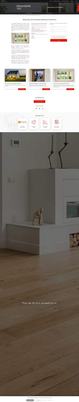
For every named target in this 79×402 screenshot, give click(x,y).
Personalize (45, 400)
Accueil (51, 1)
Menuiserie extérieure (56, 1)
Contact (76, 1)
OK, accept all (30, 400)
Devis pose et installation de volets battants (38, 31)
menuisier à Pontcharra (17, 23)
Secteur (21, 15)
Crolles (33, 36)
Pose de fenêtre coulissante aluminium (61, 83)
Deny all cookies (38, 400)
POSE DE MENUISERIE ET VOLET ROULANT (37, 83)
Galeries (72, 1)
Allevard (33, 35)
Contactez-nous (50, 13)
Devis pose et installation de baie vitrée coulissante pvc (39, 30)
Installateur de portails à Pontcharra (18, 57)
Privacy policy (51, 400)
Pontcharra (24, 15)
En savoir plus (22, 89)
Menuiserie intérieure (65, 1)
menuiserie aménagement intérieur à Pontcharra (21, 63)
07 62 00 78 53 (28, 13)
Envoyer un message (39, 101)
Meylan (33, 37)
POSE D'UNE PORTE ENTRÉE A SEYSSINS (13, 83)
